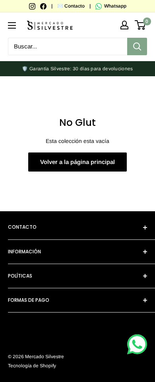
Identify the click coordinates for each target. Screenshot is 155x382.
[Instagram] (33, 6)
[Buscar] (137, 46)
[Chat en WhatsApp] (137, 344)
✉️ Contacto (71, 6)
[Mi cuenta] (124, 25)
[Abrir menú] (12, 25)
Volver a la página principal (77, 161)
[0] (140, 25)
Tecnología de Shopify (32, 365)
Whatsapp (114, 6)
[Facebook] (44, 6)
